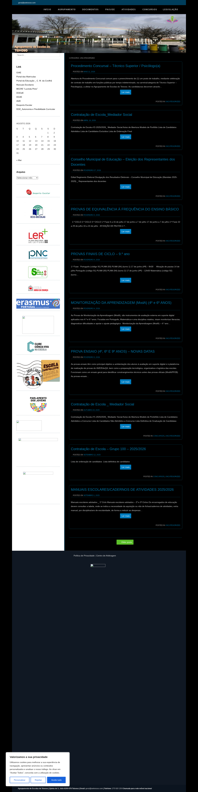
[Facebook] (181, 3)
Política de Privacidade (84, 555)
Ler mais (126, 92)
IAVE (18, 101)
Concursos (159, 436)
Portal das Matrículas (26, 76)
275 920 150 (117, 789)
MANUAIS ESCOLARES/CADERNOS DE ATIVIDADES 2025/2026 (122, 489)
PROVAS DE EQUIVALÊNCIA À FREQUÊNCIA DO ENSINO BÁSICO (125, 209)
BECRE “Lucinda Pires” (27, 89)
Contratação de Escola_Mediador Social (101, 115)
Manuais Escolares (25, 85)
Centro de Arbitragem (106, 555)
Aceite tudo (56, 780)
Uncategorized (172, 102)
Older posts (126, 542)
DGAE (19, 97)
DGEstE (20, 93)
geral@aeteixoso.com (94, 789)
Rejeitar (38, 780)
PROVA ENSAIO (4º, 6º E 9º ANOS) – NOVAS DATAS (113, 351)
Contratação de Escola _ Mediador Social (102, 404)
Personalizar (19, 780)
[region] (38, 769)
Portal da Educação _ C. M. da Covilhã (34, 81)
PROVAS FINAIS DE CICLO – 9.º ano (100, 254)
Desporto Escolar (24, 105)
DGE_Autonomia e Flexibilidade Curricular (35, 109)
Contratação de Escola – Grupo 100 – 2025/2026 (108, 449)
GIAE (18, 72)
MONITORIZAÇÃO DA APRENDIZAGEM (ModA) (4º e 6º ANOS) (121, 303)
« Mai (18, 160)
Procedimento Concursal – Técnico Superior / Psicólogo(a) (115, 66)
